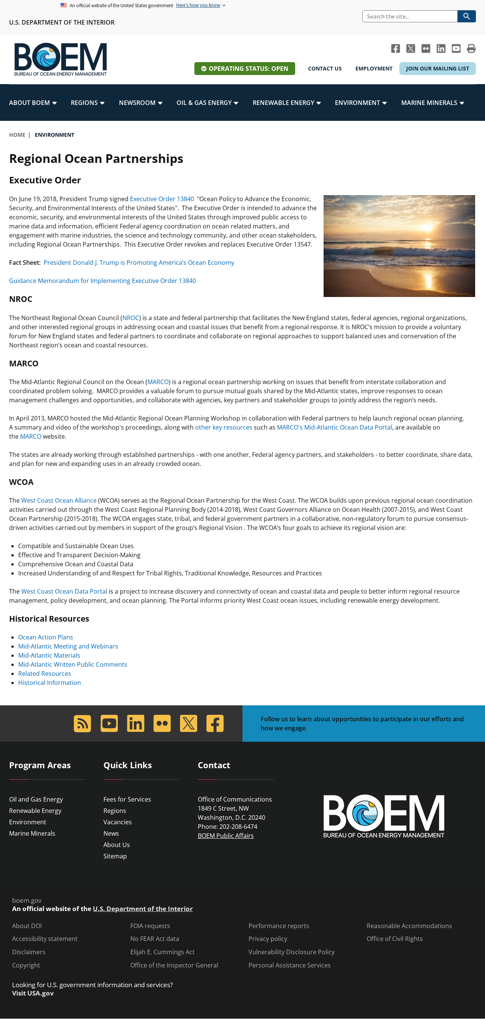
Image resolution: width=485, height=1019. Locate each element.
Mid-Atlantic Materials (49, 655)
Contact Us (325, 68)
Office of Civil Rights (395, 939)
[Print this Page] (471, 48)
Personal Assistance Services (290, 965)
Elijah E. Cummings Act (162, 952)
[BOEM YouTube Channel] (456, 48)
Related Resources (44, 673)
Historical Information (49, 682)
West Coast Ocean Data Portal (64, 591)
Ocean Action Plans (45, 637)
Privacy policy (268, 939)
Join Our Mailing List (437, 68)
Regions (114, 810)
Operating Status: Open (248, 68)
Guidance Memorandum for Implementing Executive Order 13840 (102, 281)
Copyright (26, 965)
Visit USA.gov (33, 993)
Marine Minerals (32, 833)
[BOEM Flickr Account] (425, 48)
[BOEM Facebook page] (395, 48)
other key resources (223, 427)
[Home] (60, 59)
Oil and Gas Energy (36, 799)
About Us (116, 845)
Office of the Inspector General (174, 965)
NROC (130, 318)
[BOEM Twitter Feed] (410, 48)
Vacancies (117, 822)
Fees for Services (127, 799)
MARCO (158, 382)
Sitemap (115, 856)
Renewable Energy (35, 810)
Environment (27, 822)
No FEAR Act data (154, 939)
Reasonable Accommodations (409, 926)
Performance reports (279, 926)
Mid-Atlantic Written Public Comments (72, 664)
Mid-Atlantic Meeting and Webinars (68, 646)
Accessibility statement (45, 939)
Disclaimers (28, 952)
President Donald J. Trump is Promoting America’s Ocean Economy (139, 262)
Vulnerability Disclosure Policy (292, 952)
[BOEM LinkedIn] (441, 48)
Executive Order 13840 (162, 199)
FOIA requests (150, 926)
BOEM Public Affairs (226, 835)
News (111, 833)
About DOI (27, 926)
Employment (374, 68)
